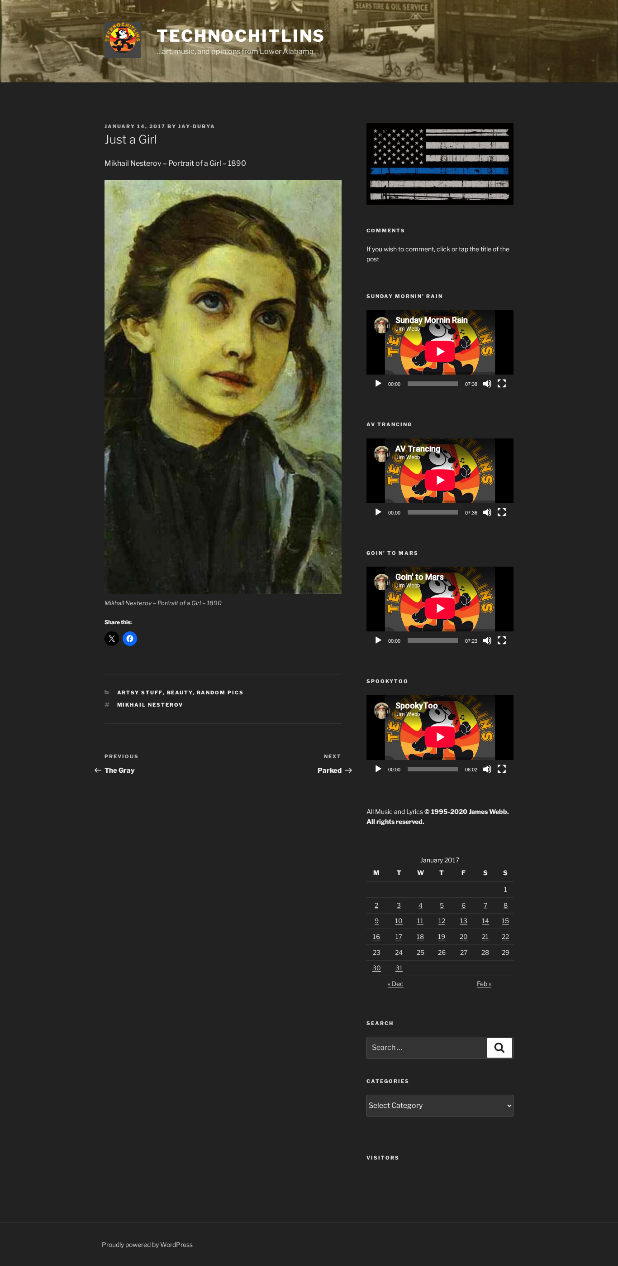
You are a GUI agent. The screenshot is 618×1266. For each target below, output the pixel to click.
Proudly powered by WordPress (147, 1244)
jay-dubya (196, 126)
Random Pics (220, 692)
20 (464, 936)
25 (420, 952)
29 (505, 952)
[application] (439, 351)
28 (485, 952)
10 (399, 920)
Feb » (484, 983)
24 (399, 952)
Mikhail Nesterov (150, 705)
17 (398, 936)
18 (420, 936)
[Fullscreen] (501, 383)
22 (505, 936)
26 (442, 952)
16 (376, 936)
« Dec (396, 983)
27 (463, 952)
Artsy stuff (140, 692)
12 (441, 920)
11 (420, 920)
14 (485, 920)
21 (485, 936)
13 (463, 920)
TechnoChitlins (241, 36)
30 (376, 968)
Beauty (180, 692)
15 (505, 920)
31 (399, 968)
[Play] (378, 383)
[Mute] (487, 383)
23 (376, 952)
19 (441, 936)
